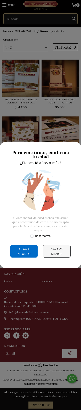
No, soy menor (56, 251)
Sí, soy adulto (24, 251)
